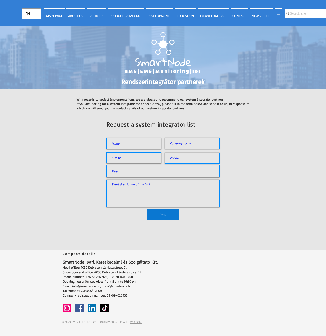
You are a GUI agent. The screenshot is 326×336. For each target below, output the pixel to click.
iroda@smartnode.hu (117, 286)
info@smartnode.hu (86, 286)
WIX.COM (136, 322)
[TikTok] (104, 308)
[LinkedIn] (92, 308)
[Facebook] (79, 308)
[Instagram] (67, 308)
